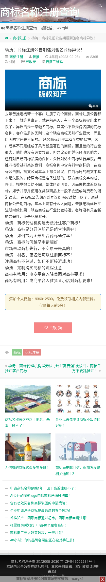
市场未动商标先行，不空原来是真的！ (39, 248)
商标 (17, 352)
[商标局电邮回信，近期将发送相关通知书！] (78, 446)
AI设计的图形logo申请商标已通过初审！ (41, 495)
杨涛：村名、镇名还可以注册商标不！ (39, 255)
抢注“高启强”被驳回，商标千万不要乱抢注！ (77, 368)
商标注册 (20, 37)
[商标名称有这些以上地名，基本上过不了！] (28, 398)
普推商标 (34, 566)
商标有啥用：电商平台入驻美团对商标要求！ (46, 274)
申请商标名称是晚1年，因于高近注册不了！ (44, 488)
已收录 (31, 61)
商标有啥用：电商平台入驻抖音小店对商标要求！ (50, 280)
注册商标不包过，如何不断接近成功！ (39, 261)
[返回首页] (6, 37)
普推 (36, 56)
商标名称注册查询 (25, 561)
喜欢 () (55, 327)
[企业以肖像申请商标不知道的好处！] (78, 398)
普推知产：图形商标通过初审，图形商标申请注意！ (49, 517)
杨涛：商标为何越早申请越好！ (33, 242)
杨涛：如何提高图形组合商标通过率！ (39, 235)
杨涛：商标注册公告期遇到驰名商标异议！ (45, 49)
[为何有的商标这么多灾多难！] (28, 446)
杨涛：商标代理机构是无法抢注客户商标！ (43, 222)
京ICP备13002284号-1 (77, 561)
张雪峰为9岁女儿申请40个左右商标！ (39, 525)
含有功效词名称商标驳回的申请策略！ (39, 502)
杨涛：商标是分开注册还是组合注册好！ (41, 229)
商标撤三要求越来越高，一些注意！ (37, 532)
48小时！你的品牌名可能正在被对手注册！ (43, 539)
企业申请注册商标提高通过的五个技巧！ (41, 510)
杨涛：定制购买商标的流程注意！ (35, 267)
